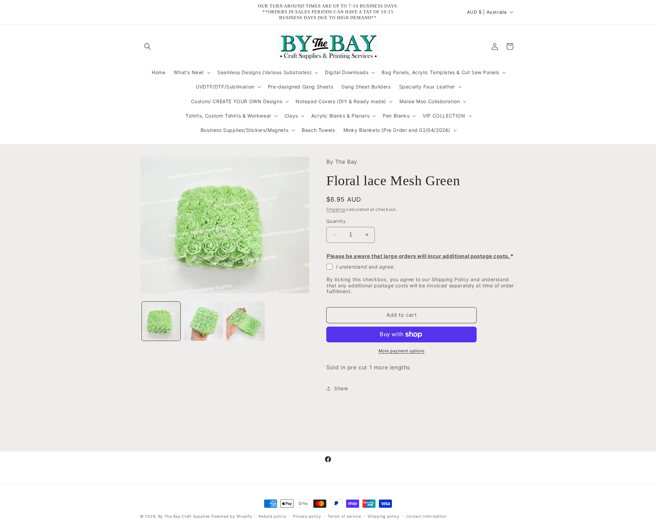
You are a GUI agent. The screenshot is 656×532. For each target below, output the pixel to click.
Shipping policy (383, 516)
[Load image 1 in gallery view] (161, 321)
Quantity (335, 221)
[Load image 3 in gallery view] (245, 321)
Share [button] (341, 388)
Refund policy (272, 516)
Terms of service (344, 516)
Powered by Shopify (231, 516)
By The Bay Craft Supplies (184, 516)
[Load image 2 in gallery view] (203, 321)
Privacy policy (307, 516)
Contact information (426, 516)
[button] (147, 46)
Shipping (335, 209)
